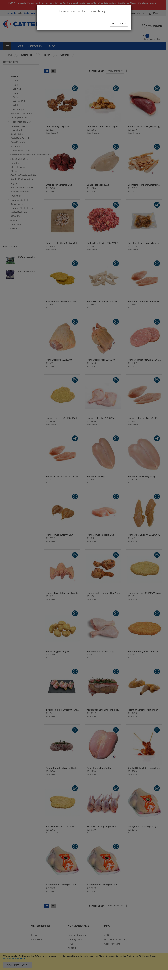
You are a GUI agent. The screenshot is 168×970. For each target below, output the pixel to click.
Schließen (119, 23)
